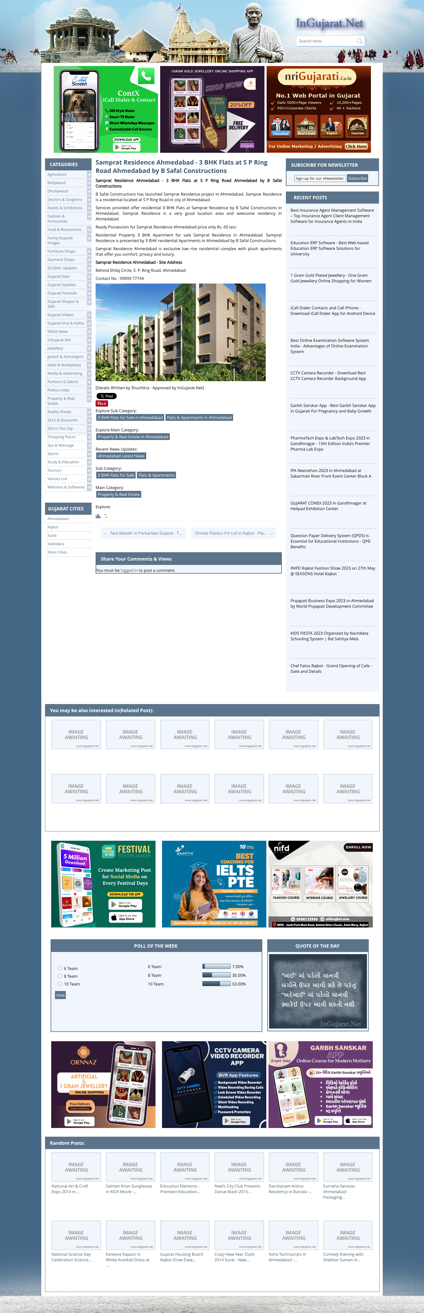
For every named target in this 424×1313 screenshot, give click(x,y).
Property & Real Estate (119, 494)
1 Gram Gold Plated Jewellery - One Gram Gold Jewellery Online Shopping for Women (331, 278)
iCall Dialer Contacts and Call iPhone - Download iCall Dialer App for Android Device (333, 310)
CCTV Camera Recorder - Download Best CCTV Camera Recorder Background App (328, 375)
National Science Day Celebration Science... (72, 1256)
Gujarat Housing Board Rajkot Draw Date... (181, 1256)
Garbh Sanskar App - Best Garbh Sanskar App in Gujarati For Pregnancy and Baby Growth (333, 408)
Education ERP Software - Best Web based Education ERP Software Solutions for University (330, 248)
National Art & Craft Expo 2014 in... (70, 1188)
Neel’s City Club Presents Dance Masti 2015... (237, 1188)
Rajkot (52, 527)
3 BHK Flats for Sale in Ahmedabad (130, 417)
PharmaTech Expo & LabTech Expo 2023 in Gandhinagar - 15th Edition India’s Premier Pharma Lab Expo (330, 443)
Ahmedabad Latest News (121, 456)
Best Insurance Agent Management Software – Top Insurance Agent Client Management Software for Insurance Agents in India (332, 215)
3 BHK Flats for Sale (116, 475)
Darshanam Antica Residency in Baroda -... (291, 1188)
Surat (52, 535)
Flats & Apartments (156, 475)
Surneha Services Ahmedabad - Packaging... (339, 1191)
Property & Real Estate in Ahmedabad (133, 436)
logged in (129, 570)
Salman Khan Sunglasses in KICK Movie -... (129, 1188)
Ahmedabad (58, 518)
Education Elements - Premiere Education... (180, 1188)
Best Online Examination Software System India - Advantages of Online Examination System (330, 345)
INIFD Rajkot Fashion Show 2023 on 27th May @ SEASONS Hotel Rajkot (333, 570)
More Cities (57, 552)
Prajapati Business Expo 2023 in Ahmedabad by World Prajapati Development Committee (332, 603)
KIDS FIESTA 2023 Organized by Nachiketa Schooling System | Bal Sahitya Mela (329, 635)
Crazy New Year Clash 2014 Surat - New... (234, 1256)
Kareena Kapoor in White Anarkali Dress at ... (128, 1259)
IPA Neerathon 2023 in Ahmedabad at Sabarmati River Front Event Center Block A (331, 473)
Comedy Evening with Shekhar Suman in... (343, 1256)
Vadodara (55, 543)
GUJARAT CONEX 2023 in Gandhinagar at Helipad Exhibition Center (328, 505)
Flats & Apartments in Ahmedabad (199, 417)
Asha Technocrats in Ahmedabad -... (287, 1256)
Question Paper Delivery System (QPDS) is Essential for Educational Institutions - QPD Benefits (331, 541)
